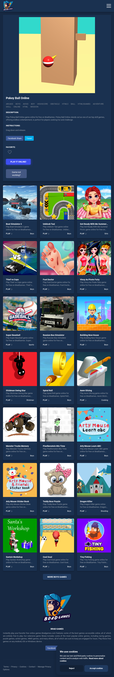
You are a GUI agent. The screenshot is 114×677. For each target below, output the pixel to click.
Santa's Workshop (14, 557)
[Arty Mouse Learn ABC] (94, 424)
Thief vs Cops (12, 279)
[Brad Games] (6, 6)
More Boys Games (57, 577)
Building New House (89, 335)
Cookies (23, 667)
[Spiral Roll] (57, 369)
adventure (98, 104)
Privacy (14, 667)
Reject (71, 668)
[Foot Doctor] (57, 258)
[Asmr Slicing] (94, 369)
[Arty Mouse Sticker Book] (20, 480)
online (17, 107)
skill (8, 107)
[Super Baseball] (20, 313)
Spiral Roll (48, 390)
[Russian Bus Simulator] (57, 313)
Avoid (25, 104)
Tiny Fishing (86, 557)
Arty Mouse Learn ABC (90, 446)
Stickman (30, 400)
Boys (18, 104)
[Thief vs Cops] (20, 258)
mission (34, 107)
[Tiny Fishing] (94, 536)
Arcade (9, 104)
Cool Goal (47, 557)
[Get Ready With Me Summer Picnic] (94, 203)
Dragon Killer (86, 501)
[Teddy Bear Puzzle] (57, 480)
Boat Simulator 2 (14, 224)
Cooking (104, 400)
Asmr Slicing (86, 390)
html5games (84, 104)
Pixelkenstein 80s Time (54, 446)
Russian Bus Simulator (53, 335)
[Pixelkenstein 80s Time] (57, 424)
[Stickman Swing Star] (20, 369)
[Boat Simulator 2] (20, 203)
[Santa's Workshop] (20, 536)
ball (73, 104)
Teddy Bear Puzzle (51, 501)
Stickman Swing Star (16, 390)
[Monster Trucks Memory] (20, 424)
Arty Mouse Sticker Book (17, 501)
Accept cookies (96, 668)
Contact (32, 667)
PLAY (8, 234)
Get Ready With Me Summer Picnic (96, 224)
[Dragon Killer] (94, 480)
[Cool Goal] (57, 536)
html (25, 107)
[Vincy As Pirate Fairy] (94, 258)
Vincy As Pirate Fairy (89, 279)
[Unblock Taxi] (57, 203)
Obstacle (55, 104)
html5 (65, 104)
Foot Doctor (48, 279)
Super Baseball (13, 335)
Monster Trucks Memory (17, 446)
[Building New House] (94, 313)
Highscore (42, 104)
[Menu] (109, 6)
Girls (106, 234)
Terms (6, 667)
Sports (31, 345)
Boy (33, 104)
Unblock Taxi (49, 224)
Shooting (104, 511)
